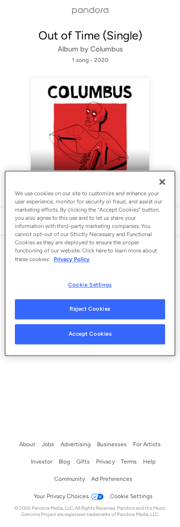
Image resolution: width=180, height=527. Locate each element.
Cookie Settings (90, 284)
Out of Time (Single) (90, 35)
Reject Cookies (90, 309)
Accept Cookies (90, 334)
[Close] (162, 181)
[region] (89, 263)
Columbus (106, 49)
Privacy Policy (72, 259)
